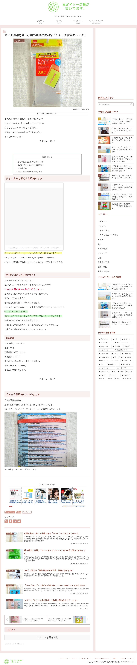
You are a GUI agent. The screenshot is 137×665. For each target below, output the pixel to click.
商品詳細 (23, 168)
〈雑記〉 (115, 658)
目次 (44, 157)
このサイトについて (127, 658)
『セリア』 (74, 658)
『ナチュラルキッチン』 (101, 658)
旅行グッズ (28, 512)
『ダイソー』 (11, 512)
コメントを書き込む (47, 637)
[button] (131, 104)
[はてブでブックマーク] (15, 521)
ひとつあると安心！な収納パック (31, 162)
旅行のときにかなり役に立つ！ (32, 165)
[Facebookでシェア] (10, 521)
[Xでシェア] (6, 521)
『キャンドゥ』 (85, 658)
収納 (19, 512)
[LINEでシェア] (19, 521)
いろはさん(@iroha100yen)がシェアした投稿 (23, 248)
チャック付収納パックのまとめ (30, 172)
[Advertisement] (47, 147)
